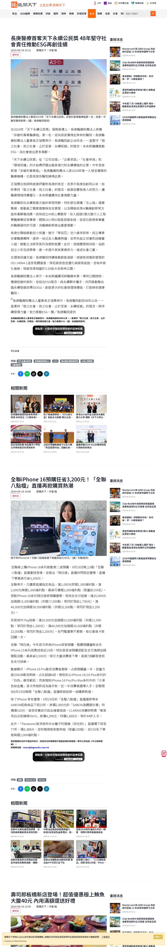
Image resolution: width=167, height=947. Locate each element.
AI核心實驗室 (87, 361)
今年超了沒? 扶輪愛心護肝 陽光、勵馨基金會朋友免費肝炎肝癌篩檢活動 (139, 106)
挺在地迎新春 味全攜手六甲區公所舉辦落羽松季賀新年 (25, 446)
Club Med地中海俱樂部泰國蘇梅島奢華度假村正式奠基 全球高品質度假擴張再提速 (139, 65)
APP (99, 3)
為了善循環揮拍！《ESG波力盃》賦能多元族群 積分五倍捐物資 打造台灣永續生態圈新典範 (58, 419)
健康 (99, 13)
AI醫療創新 (16, 364)
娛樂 (71, 13)
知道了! (158, 936)
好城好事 (81, 13)
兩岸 (63, 13)
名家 (107, 13)
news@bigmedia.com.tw (36, 747)
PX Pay (42, 779)
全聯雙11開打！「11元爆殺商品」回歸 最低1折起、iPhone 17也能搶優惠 (91, 862)
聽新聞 (15, 54)
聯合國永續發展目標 (69, 361)
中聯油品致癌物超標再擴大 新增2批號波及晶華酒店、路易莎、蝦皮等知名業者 (58, 832)
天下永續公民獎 (24, 361)
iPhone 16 (30, 779)
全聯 (20, 779)
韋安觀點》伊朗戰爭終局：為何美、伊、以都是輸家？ (137, 77)
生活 (92, 13)
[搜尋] (153, 13)
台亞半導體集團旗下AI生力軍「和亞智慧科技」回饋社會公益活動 (57, 447)
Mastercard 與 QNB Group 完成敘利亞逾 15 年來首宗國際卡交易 (138, 50)
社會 (115, 13)
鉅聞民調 (38, 13)
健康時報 (139, 3)
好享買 (153, 3)
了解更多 (106, 936)
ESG (55, 361)
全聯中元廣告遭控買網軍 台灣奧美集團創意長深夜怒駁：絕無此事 (25, 832)
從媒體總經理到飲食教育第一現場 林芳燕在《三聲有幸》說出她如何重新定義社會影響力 (25, 417)
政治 (14, 13)
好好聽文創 (123, 3)
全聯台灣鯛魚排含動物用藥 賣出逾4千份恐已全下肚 (58, 861)
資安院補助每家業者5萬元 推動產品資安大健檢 (138, 91)
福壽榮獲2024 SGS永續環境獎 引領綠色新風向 (91, 446)
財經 (123, 13)
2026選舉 (25, 13)
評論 (48, 13)
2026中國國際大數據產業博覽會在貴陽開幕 (139, 118)
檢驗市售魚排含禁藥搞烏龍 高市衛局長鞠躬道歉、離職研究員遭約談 (25, 862)
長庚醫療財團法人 (42, 361)
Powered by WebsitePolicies (15, 941)
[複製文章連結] (46, 374)
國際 (55, 13)
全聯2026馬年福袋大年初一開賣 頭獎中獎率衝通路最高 (91, 831)
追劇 (109, 3)
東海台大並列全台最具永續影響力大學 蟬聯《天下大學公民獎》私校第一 (90, 417)
